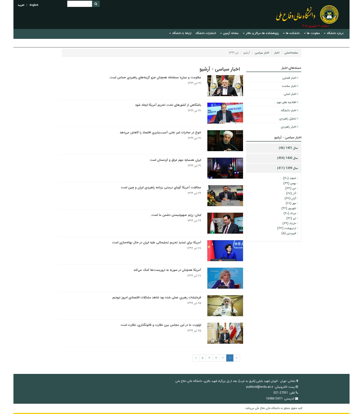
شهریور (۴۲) (288, 208)
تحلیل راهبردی (287, 118)
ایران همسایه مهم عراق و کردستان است (175, 159)
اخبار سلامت (289, 86)
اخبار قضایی (289, 78)
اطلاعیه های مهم (286, 102)
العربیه (21, 5)
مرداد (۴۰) (290, 213)
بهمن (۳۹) (289, 183)
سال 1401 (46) (288, 148)
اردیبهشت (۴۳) (286, 228)
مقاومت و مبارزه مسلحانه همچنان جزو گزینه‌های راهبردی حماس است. (155, 77)
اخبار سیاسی (262, 52)
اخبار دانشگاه (288, 110)
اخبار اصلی (290, 94)
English (34, 5)
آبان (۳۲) (290, 198)
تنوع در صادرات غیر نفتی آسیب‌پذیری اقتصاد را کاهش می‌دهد (160, 132)
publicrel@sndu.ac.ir (259, 387)
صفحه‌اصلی (291, 52)
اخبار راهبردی (288, 126)
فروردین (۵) (288, 233)
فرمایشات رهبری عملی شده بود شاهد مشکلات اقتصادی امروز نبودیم (156, 297)
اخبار (276, 52)
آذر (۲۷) (291, 193)
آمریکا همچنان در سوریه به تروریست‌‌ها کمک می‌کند (167, 270)
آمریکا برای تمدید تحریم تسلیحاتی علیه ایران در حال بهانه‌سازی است (156, 242)
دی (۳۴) (290, 188)
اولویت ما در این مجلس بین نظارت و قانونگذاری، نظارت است (161, 325)
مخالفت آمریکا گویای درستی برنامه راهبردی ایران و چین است (161, 187)
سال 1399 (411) (287, 168)
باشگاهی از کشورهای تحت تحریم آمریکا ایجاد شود (168, 104)
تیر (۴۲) (291, 218)
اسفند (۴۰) (289, 178)
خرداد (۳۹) (289, 223)
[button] (334, 33)
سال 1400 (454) (287, 158)
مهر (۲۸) (291, 203)
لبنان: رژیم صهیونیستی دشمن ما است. (176, 214)
